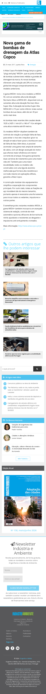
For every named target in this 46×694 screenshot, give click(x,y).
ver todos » (23, 459)
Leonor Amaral (16, 438)
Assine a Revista (34, 13)
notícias (10, 14)
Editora (8, 633)
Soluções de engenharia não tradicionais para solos (22, 426)
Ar (22, 7)
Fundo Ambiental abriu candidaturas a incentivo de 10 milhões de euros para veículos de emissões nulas (23, 328)
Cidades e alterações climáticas (23, 436)
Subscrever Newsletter (23, 588)
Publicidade (27, 633)
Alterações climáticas (13, 7)
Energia (38, 7)
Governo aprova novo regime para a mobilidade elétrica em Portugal (23, 355)
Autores (9, 636)
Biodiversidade (29, 7)
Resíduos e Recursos (14, 10)
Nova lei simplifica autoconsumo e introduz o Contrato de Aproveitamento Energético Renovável (22, 300)
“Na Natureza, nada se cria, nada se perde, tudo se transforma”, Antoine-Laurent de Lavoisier (23, 389)
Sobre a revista (11, 631)
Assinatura (26, 631)
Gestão (4, 10)
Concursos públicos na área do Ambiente (23, 383)
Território (30, 10)
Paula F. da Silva (17, 430)
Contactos (26, 636)
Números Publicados (17, 3)
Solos (23, 10)
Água (3, 7)
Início (5, 3)
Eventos (9, 639)
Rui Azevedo (16, 451)
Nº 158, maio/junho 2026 (24, 530)
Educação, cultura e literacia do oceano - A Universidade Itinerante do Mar (26, 447)
